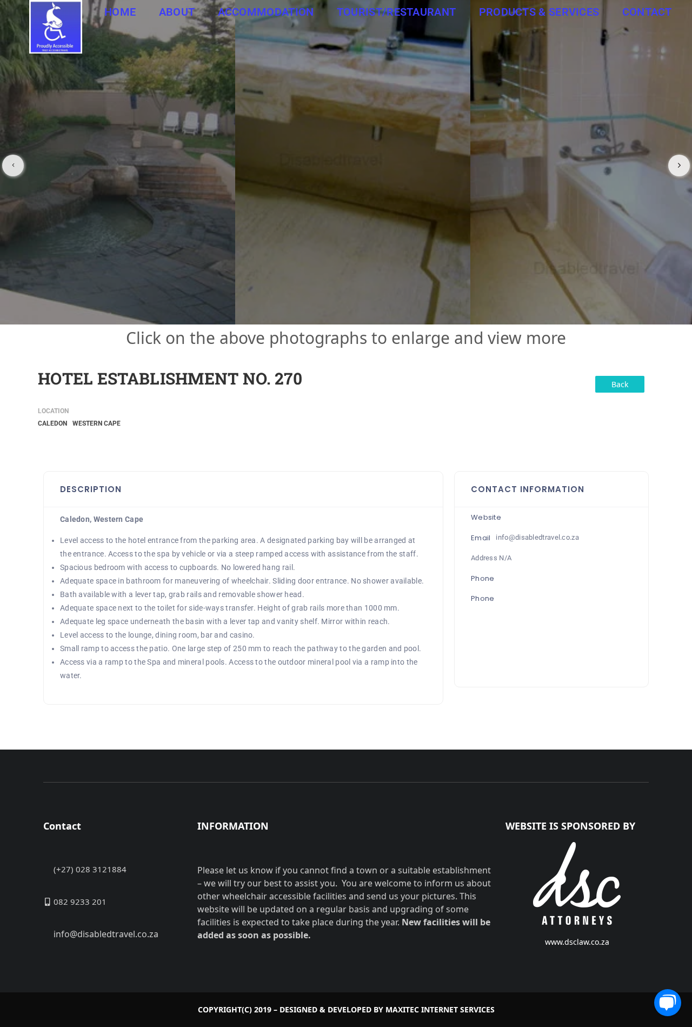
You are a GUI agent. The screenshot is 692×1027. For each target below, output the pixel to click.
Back (619, 384)
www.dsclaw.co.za (577, 942)
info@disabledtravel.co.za (537, 537)
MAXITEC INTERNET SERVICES (440, 1009)
